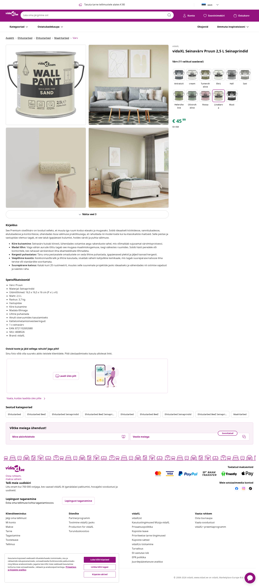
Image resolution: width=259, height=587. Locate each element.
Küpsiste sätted (140, 540)
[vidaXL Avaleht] (12, 13)
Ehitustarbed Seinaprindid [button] (65, 414)
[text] (179, 122)
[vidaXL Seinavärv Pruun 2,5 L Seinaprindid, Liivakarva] (46, 85)
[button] (179, 79)
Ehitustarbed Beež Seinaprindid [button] (100, 414)
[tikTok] (250, 488)
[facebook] (236, 488)
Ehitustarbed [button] (14, 414)
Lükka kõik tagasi (99, 567)
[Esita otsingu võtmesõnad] (169, 15)
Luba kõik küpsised (99, 559)
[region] (62, 568)
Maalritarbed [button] (240, 414)
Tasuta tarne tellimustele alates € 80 (104, 4)
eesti (210, 4)
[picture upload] (105, 376)
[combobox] (97, 15)
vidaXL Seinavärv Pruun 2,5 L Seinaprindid (210, 50)
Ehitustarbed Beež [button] (36, 414)
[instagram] (243, 488)
